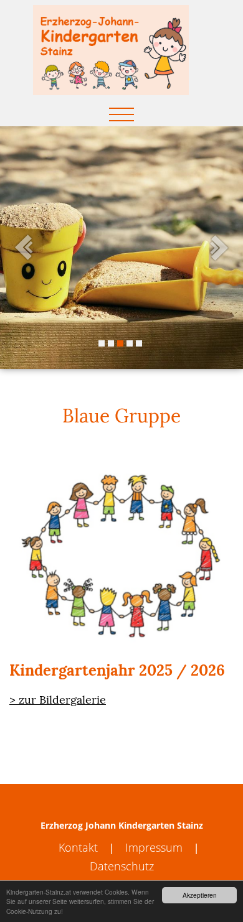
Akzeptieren (200, 895)
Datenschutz (122, 866)
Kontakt (78, 847)
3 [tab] (120, 343)
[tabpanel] (121, 247)
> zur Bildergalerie (57, 699)
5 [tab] (139, 343)
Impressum (154, 847)
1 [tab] (101, 343)
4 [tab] (129, 343)
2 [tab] (111, 343)
